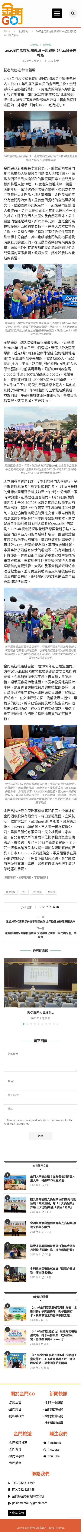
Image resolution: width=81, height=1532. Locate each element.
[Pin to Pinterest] (54, 906)
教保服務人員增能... (40, 1012)
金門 (24, 892)
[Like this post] (43, 906)
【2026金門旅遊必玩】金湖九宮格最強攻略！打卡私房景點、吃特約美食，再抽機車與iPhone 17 (53, 1335)
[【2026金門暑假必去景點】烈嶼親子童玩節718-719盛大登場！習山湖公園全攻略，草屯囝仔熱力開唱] (15, 1360)
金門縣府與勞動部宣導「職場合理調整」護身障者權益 (52, 1270)
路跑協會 (10, 892)
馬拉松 (51, 892)
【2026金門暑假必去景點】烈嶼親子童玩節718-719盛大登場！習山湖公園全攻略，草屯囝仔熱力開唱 (53, 1359)
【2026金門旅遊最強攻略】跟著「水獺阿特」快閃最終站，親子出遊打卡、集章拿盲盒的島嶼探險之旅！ (53, 1311)
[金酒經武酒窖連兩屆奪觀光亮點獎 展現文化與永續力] (15, 1228)
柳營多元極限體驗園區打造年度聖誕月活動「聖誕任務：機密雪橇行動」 (52, 1248)
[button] (57, 13)
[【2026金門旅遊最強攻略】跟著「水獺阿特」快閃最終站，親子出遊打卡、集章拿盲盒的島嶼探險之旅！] (15, 1313)
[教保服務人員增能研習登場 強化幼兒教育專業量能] (40, 982)
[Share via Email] (58, 906)
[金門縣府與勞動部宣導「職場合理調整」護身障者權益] (15, 1274)
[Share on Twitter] (50, 906)
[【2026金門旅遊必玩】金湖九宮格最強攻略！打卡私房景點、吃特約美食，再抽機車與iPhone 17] (15, 1337)
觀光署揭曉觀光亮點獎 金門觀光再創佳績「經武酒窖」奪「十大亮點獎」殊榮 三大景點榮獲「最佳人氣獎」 (53, 1203)
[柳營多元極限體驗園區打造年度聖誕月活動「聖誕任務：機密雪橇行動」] (15, 1251)
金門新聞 (37, 892)
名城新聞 (23, 31)
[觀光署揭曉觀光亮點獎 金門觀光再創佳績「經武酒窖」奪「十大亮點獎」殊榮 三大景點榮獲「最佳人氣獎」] (15, 1205)
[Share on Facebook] (47, 906)
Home (7, 31)
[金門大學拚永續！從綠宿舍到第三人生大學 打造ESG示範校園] (15, 1182)
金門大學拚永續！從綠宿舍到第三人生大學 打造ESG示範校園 (52, 1178)
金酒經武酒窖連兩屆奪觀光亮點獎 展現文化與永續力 (53, 1225)
